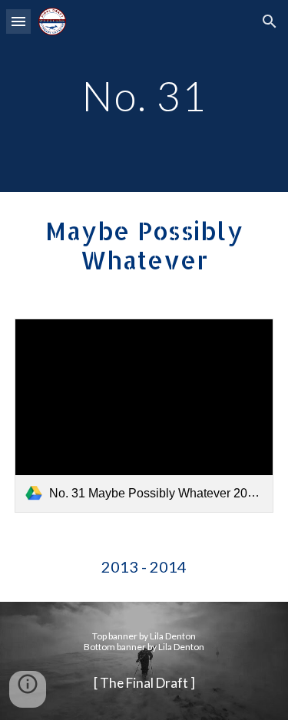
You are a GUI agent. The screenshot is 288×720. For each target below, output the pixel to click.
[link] (144, 416)
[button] (18, 21)
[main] (144, 95)
